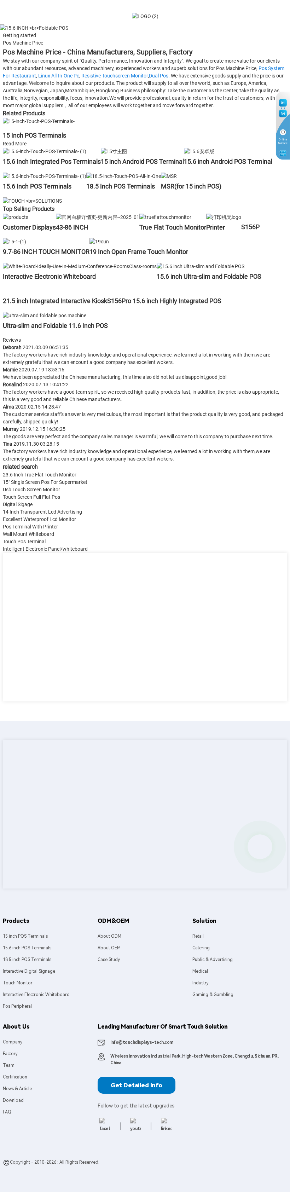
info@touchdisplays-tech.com (141, 1042)
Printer (215, 227)
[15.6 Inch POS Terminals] (44, 176)
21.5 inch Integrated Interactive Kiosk (55, 301)
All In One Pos (125, 1169)
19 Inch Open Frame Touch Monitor (138, 251)
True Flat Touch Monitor (172, 227)
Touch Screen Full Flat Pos (31, 497)
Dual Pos (158, 76)
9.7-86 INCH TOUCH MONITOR (46, 251)
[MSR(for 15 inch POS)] (169, 176)
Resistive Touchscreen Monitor (114, 76)
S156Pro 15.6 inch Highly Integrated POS (164, 301)
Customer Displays (29, 227)
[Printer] (223, 217)
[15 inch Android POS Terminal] (114, 151)
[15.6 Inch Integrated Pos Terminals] (44, 151)
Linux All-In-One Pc (58, 76)
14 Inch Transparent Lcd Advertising (42, 512)
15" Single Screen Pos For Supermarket (45, 482)
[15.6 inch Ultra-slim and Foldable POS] (200, 266)
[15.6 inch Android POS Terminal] (199, 151)
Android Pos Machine (202, 1169)
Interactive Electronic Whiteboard (49, 276)
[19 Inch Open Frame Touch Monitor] (99, 241)
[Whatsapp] (260, 846)
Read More (15, 143)
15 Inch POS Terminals (34, 135)
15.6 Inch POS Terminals (37, 186)
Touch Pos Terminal (24, 541)
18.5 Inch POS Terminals (120, 186)
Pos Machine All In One (25, 1176)
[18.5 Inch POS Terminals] (123, 176)
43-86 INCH (72, 227)
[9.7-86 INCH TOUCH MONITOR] (14, 241)
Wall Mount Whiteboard (28, 534)
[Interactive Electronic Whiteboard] (80, 266)
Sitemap (51, 1169)
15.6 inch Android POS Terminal (228, 161)
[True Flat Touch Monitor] (165, 217)
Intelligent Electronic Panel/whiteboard (45, 549)
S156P (250, 227)
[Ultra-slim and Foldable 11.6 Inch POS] (44, 315)
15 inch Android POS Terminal (142, 161)
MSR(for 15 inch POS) (191, 186)
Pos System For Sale (89, 1169)
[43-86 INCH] (97, 217)
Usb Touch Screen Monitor (31, 489)
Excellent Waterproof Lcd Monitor (39, 519)
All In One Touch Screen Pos (254, 1169)
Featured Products (21, 1169)
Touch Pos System (160, 1169)
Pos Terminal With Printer (30, 527)
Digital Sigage (18, 504)
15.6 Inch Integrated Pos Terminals (52, 161)
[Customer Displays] (15, 217)
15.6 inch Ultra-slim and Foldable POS (209, 276)
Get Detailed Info (136, 1085)
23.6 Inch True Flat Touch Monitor (39, 475)
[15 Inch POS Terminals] (39, 121)
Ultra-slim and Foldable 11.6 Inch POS (55, 325)
